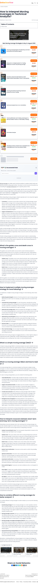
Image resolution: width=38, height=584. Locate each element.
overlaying (2, 370)
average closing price (11, 186)
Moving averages (4, 183)
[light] (37, 3)
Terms (17, 581)
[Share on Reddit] (22, 565)
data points (15, 192)
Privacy (21, 581)
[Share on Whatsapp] (20, 565)
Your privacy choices (27, 581)
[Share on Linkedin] (16, 565)
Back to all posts (4, 6)
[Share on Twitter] (14, 565)
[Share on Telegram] (18, 565)
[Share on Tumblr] (24, 565)
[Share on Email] (26, 565)
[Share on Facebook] (12, 565)
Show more (4, 26)
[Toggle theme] (36, 167)
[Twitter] (37, 581)
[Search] (35, 3)
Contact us (34, 581)
